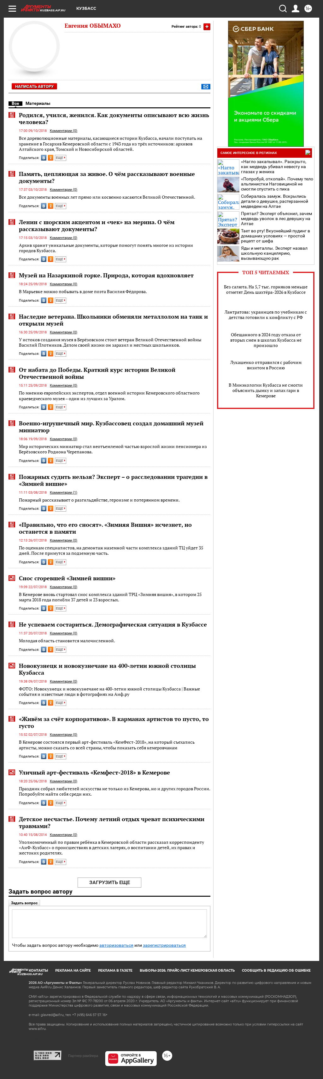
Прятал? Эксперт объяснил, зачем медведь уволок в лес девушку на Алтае (276, 218)
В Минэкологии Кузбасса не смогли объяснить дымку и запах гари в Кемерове (266, 390)
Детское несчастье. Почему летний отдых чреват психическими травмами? (111, 822)
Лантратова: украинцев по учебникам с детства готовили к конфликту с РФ (266, 314)
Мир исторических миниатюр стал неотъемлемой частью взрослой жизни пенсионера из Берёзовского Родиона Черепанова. (113, 449)
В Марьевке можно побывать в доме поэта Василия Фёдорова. (83, 291)
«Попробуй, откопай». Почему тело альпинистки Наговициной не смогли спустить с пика (277, 183)
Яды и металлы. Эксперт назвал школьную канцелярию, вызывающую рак (274, 253)
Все (15, 103)
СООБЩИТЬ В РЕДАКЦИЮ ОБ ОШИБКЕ (276, 970)
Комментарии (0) (63, 131)
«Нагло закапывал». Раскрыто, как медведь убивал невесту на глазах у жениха (273, 166)
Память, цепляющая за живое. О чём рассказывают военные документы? (107, 177)
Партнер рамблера (83, 1056)
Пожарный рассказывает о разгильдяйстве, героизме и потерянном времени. (99, 500)
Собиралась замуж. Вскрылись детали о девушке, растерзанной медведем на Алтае (274, 201)
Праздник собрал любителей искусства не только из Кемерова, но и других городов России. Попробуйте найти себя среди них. (114, 791)
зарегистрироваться (164, 945)
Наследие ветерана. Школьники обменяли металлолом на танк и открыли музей (113, 320)
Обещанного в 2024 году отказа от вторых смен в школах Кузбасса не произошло (266, 340)
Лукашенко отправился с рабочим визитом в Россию (266, 365)
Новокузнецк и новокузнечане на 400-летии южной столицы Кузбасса (107, 669)
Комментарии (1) (63, 493)
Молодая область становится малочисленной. (67, 640)
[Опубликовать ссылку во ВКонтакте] (43, 158)
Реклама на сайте (73, 970)
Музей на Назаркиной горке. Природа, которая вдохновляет (106, 275)
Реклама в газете (115, 970)
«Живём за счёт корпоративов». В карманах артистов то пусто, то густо (114, 722)
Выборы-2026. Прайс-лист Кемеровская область (187, 970)
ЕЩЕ (60, 158)
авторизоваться (116, 945)
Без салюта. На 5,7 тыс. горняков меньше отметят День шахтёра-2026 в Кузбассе (266, 289)
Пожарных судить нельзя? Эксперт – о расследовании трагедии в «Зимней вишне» (113, 480)
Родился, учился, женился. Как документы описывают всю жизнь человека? (114, 118)
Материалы (38, 103)
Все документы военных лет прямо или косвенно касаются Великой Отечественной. (107, 197)
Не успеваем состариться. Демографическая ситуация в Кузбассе (113, 624)
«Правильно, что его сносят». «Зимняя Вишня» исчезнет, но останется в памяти (105, 528)
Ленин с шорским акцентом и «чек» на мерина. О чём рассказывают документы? (96, 225)
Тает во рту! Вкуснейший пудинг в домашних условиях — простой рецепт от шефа (275, 235)
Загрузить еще (109, 882)
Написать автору (34, 86)
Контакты (38, 970)
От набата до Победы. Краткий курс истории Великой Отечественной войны (97, 373)
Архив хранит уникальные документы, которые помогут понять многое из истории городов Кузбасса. (106, 247)
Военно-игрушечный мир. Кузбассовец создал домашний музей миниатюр (111, 426)
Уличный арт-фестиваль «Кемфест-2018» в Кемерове (94, 772)
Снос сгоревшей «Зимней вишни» (67, 578)
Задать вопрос (24, 903)
